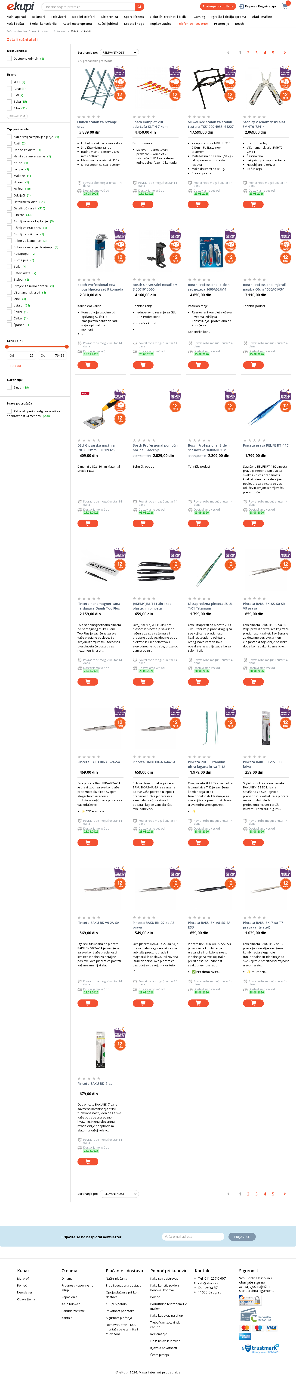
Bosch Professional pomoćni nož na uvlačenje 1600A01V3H (155, 447)
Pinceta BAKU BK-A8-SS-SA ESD (209, 924)
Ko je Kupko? (71, 1304)
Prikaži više (17, 116)
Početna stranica (16, 31)
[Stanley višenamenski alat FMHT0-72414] (265, 88)
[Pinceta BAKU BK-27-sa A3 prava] (155, 889)
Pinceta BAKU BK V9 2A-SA (98, 922)
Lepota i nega (134, 23)
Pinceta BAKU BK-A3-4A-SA (154, 762)
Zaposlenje (69, 1297)
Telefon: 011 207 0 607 (192, 23)
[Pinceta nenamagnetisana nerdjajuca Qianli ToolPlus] (100, 570)
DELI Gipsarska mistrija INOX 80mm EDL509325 (96, 447)
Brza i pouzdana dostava (123, 1285)
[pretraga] (139, 7)
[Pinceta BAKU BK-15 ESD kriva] (266, 728)
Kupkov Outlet (160, 23)
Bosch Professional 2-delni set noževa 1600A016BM (209, 447)
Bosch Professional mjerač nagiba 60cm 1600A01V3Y (264, 286)
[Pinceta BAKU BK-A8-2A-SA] (100, 728)
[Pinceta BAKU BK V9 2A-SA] (100, 889)
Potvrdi (15, 366)
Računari (38, 17)
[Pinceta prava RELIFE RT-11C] (266, 412)
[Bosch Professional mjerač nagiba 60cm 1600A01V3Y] (266, 251)
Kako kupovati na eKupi (167, 1315)
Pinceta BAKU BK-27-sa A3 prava (153, 924)
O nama (67, 1278)
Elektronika (109, 17)
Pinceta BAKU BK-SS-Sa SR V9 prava (264, 605)
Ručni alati (60, 31)
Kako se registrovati (164, 1278)
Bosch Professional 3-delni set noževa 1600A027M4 (209, 286)
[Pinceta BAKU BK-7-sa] (100, 1050)
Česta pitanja (159, 1355)
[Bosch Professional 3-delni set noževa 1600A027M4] (211, 251)
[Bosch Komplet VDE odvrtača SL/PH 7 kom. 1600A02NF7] (155, 88)
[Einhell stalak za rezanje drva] (100, 88)
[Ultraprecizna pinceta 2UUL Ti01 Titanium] (211, 570)
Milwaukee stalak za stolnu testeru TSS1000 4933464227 (211, 124)
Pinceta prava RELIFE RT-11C (266, 445)
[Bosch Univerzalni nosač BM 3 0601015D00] (155, 251)
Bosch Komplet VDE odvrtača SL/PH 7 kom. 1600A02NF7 (151, 124)
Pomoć (22, 1285)
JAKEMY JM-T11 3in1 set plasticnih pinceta (152, 605)
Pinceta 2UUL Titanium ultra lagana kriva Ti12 (206, 764)
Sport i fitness (134, 17)
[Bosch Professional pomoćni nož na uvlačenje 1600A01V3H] (155, 412)
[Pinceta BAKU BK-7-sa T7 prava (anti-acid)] (266, 889)
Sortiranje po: (87, 52)
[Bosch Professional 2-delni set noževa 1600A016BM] (211, 412)
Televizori (58, 17)
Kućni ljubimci (108, 23)
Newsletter (24, 1292)
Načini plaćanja (116, 1278)
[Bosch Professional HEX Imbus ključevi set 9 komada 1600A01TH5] (100, 251)
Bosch (239, 23)
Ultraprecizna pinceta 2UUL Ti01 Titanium (210, 605)
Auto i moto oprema (77, 23)
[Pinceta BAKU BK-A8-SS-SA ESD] (211, 889)
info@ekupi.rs (208, 1283)
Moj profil (23, 1278)
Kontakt (67, 1318)
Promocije (221, 23)
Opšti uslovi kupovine (165, 1341)
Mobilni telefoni (83, 17)
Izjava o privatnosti (163, 1348)
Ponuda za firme (73, 1311)
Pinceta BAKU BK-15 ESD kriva (262, 764)
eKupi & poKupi (116, 1304)
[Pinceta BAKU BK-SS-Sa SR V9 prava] (266, 570)
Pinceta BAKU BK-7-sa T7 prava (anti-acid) (263, 924)
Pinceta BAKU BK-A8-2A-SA (98, 762)
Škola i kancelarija (43, 23)
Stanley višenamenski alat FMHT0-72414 (264, 124)
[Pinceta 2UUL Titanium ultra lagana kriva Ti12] (211, 728)
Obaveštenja (26, 1299)
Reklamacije (158, 1334)
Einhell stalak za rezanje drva (97, 124)
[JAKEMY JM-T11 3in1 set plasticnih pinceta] (155, 570)
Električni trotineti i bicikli (169, 17)
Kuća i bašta (15, 23)
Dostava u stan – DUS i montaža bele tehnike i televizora (122, 1329)
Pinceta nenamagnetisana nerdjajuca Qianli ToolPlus (98, 605)
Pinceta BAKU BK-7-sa (94, 1083)
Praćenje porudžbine (218, 6)
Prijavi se (242, 1237)
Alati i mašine (262, 17)
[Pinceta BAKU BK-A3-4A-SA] (155, 728)
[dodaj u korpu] (87, 204)
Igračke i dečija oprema (228, 17)
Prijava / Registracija (260, 6)
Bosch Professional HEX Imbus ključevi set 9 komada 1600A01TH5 (100, 287)
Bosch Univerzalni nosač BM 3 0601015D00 (155, 286)
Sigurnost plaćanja (119, 1318)
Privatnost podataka (120, 1311)
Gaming (199, 17)
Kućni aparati (16, 17)
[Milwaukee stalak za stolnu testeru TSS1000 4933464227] (210, 88)
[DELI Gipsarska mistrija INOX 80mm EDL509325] (100, 412)
